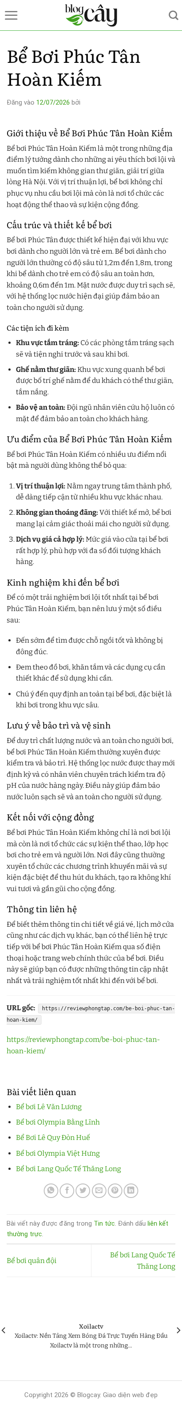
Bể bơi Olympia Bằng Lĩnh (58, 1122)
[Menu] (11, 15)
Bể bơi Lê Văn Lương (49, 1107)
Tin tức (104, 1223)
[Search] (173, 15)
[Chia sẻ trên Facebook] (67, 1190)
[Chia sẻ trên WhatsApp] (51, 1190)
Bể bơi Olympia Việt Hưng (58, 1153)
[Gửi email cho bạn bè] (99, 1190)
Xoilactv (91, 1326)
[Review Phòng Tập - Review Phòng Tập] (91, 15)
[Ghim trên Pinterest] (115, 1190)
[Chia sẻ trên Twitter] (83, 1190)
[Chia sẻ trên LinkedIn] (131, 1190)
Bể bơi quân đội (32, 1260)
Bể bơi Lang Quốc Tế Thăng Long (68, 1169)
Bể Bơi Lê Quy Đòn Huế (53, 1137)
